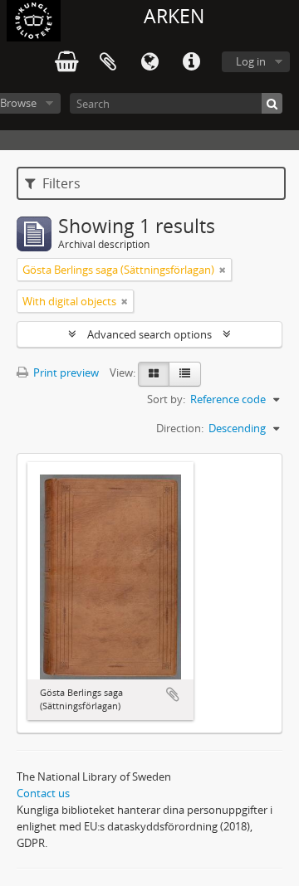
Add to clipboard (172, 694)
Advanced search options (149, 334)
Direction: (179, 428)
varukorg (66, 62)
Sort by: (166, 399)
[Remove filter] (222, 269)
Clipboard (108, 62)
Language (149, 62)
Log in (251, 61)
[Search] (272, 103)
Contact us (43, 793)
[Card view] (153, 374)
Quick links (191, 62)
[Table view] (185, 374)
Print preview (65, 372)
